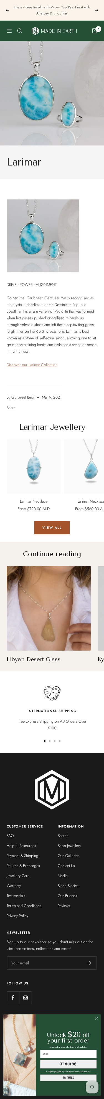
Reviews (64, 905)
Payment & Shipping (22, 855)
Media (62, 875)
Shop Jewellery (69, 845)
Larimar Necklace (33, 501)
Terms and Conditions (24, 905)
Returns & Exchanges (23, 865)
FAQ (10, 835)
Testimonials (16, 895)
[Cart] (94, 30)
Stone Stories (68, 885)
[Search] (19, 30)
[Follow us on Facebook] (13, 997)
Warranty (14, 885)
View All (52, 527)
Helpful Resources (21, 845)
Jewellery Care (18, 875)
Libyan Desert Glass (33, 659)
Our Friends (67, 895)
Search (63, 835)
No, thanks (68, 1077)
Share (11, 408)
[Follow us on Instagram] (25, 997)
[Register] (89, 963)
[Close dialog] (97, 1018)
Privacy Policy (17, 915)
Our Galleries (68, 855)
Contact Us (66, 865)
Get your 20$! (68, 1064)
